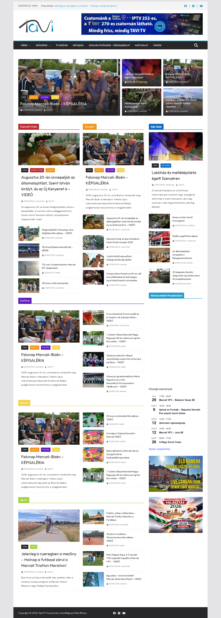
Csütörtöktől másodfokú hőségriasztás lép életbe (119, 258)
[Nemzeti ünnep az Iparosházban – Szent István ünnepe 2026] (93, 243)
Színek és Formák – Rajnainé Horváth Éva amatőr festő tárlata (179, 411)
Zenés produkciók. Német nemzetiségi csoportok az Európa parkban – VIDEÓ (123, 359)
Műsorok (41, 45)
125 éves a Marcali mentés (55, 283)
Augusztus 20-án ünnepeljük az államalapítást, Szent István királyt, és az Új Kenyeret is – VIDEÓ (48, 186)
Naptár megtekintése (159, 449)
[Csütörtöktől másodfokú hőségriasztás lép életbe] (93, 260)
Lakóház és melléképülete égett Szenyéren (139, 75)
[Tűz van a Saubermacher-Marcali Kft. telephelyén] (28, 269)
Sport (33, 547)
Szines (120, 170)
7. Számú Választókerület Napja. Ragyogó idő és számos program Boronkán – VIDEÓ (123, 338)
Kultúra (110, 170)
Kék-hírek (36, 97)
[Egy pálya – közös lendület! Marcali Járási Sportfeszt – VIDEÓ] (93, 580)
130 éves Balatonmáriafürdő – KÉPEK (57, 249)
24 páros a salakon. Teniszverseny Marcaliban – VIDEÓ (120, 537)
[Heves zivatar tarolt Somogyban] (69, 61)
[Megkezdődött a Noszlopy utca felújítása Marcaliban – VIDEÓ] (28, 234)
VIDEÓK (157, 45)
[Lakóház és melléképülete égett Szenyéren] (176, 146)
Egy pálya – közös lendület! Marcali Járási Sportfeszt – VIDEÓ (123, 577)
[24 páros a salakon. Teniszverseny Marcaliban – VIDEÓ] (93, 539)
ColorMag (64, 613)
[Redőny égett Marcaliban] (159, 238)
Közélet (50, 170)
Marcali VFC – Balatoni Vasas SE (177, 399)
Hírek (24, 45)
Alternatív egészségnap (172, 422)
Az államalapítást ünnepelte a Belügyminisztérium (182, 255)
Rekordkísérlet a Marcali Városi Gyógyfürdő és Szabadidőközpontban (122, 454)
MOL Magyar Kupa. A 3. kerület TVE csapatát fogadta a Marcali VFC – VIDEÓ (122, 558)
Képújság (78, 45)
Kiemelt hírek (37, 170)
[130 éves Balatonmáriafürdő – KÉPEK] (28, 251)
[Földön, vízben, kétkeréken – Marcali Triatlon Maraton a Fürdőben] (93, 519)
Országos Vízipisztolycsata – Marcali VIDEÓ (121, 435)
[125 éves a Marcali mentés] (28, 285)
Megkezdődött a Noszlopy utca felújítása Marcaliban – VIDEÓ (57, 231)
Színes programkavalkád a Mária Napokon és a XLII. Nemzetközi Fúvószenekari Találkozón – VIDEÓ (123, 381)
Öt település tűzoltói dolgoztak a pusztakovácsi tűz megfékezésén (186, 275)
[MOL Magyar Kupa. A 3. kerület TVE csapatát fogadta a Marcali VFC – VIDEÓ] (93, 560)
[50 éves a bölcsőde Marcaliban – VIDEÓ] (93, 420)
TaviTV (51, 110)
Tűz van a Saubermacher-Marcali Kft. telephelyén (59, 266)
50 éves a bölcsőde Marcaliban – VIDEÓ (123, 418)
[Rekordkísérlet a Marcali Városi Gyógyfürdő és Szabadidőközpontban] (93, 456)
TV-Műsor (62, 45)
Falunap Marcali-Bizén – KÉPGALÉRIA (179, 75)
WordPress (81, 613)
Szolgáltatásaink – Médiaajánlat (109, 45)
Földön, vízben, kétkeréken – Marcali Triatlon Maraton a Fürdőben (121, 516)
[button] (29, 45)
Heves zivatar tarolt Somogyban (50, 103)
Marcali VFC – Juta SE (171, 432)
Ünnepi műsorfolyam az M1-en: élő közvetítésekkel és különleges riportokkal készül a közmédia (123, 277)
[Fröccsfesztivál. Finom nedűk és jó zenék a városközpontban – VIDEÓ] (93, 319)
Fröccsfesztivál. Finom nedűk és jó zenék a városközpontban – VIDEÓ (122, 317)
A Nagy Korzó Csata (170, 442)
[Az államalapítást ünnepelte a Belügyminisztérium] (159, 257)
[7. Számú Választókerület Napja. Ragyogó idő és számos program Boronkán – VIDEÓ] (93, 340)
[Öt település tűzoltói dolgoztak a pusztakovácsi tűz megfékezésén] (159, 278)
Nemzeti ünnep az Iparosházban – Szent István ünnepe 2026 (123, 240)
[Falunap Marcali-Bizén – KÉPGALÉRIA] (113, 149)
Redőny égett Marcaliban (185, 236)
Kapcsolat (141, 45)
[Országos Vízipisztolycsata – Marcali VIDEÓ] (93, 437)
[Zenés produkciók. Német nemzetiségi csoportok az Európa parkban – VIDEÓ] (93, 361)
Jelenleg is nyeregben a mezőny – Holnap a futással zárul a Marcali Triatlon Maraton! (181, 101)
